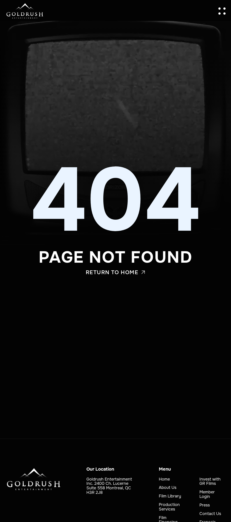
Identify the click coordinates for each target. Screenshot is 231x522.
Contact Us (210, 513)
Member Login (207, 494)
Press (204, 505)
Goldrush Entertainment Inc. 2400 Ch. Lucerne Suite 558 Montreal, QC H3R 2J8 (109, 486)
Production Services (169, 507)
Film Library (170, 496)
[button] (222, 11)
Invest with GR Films (210, 481)
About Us (167, 487)
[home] (24, 11)
